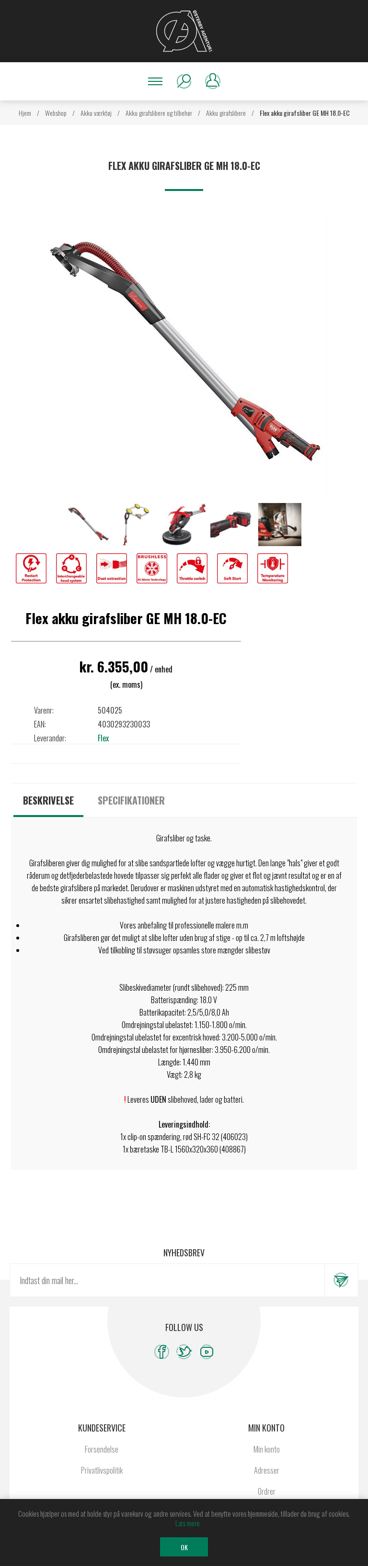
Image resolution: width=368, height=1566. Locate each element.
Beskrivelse (48, 800)
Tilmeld (341, 1280)
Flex (103, 738)
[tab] (48, 800)
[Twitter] (184, 1351)
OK (184, 1547)
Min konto (266, 1449)
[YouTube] (206, 1351)
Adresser (266, 1470)
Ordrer (267, 1491)
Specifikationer (131, 800)
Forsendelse (101, 1449)
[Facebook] (161, 1351)
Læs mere (187, 1523)
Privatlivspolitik (102, 1470)
